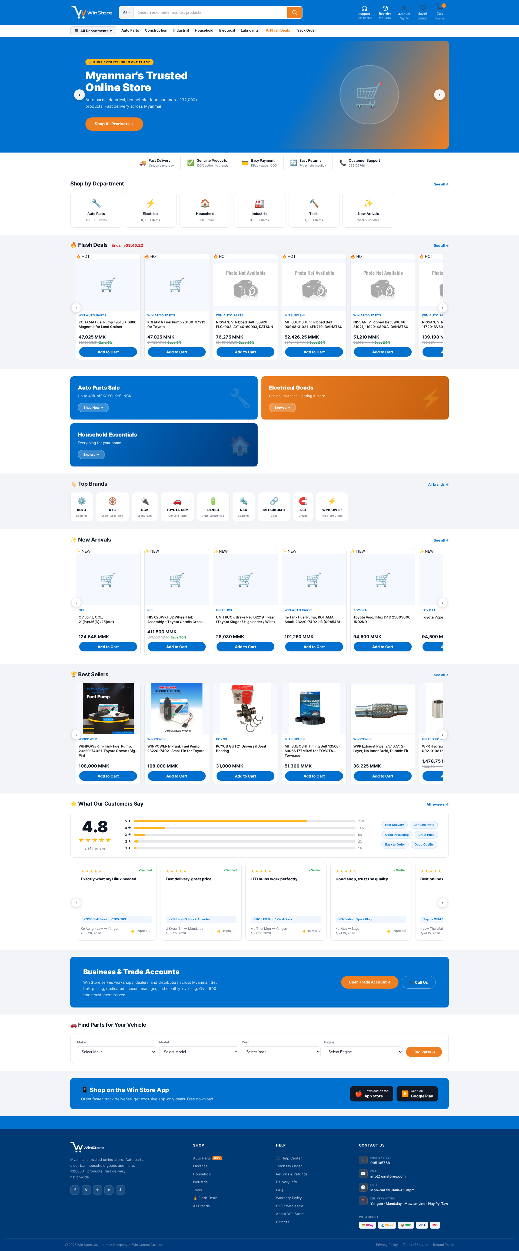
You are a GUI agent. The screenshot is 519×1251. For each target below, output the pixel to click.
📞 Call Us (419, 982)
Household (204, 30)
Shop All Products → (114, 123)
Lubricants (250, 30)
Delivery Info (286, 1182)
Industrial (181, 30)
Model (164, 1042)
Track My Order (289, 1166)
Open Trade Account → (370, 982)
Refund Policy (443, 1245)
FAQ (279, 1190)
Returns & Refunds (292, 1174)
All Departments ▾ (96, 31)
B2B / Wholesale (289, 1206)
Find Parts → (423, 1052)
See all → (441, 184)
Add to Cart (108, 352)
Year (245, 1042)
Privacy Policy (387, 1245)
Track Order (306, 30)
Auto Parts (130, 30)
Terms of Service (415, 1245)
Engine (329, 1042)
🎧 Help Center (289, 1158)
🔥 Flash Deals (277, 30)
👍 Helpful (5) (396, 931)
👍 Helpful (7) (311, 931)
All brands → (438, 484)
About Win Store (290, 1214)
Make (81, 1042)
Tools (197, 1190)
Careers (282, 1222)
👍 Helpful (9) (227, 931)
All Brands (201, 1206)
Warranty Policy (289, 1198)
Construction (156, 30)
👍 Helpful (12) (141, 931)
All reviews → (438, 804)
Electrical (227, 30)
